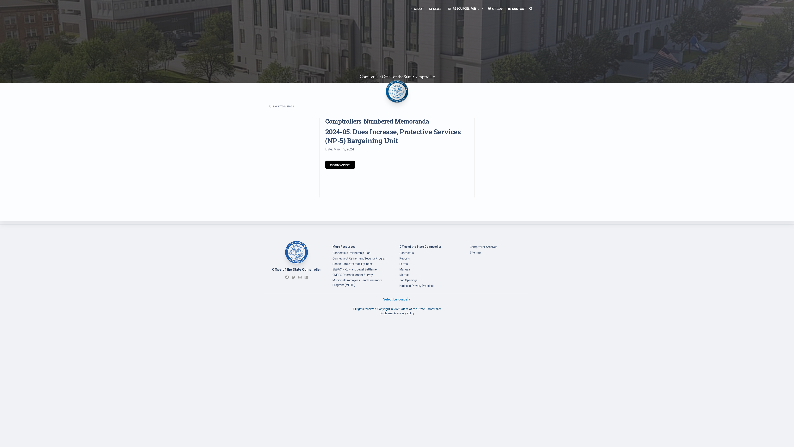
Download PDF (340, 164)
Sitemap (475, 252)
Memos (404, 274)
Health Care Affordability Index (352, 264)
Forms (403, 264)
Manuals (405, 269)
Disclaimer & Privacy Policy (397, 313)
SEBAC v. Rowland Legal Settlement (355, 269)
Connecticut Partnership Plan (351, 253)
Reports (404, 258)
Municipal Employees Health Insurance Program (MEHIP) (357, 282)
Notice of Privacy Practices (416, 285)
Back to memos (283, 106)
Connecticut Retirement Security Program (359, 258)
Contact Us (406, 253)
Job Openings (408, 280)
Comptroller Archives (483, 247)
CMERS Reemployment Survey (352, 274)
